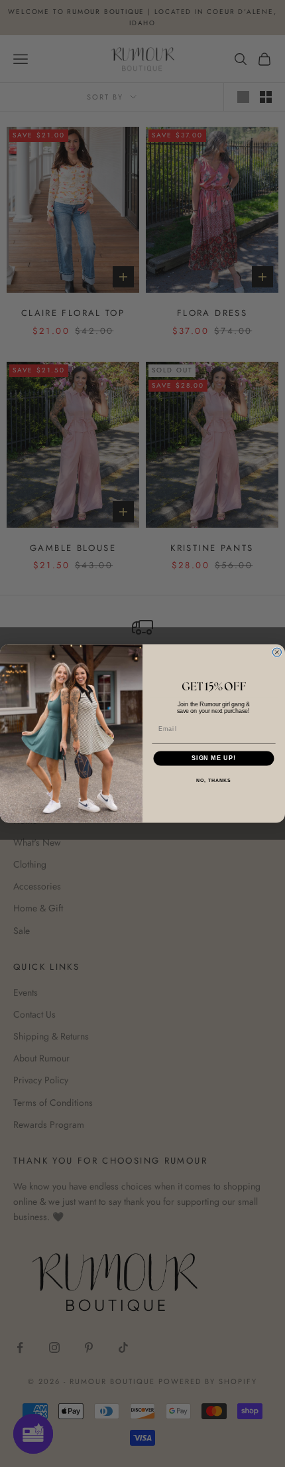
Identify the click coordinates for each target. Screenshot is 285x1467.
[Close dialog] (276, 652)
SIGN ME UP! (214, 758)
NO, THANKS (213, 780)
